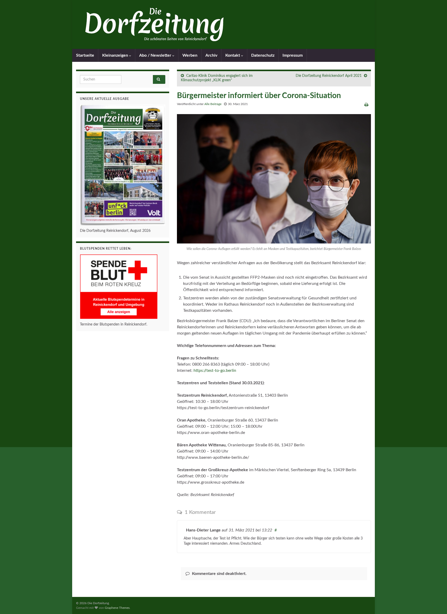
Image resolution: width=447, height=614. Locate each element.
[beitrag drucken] (366, 105)
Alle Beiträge (212, 104)
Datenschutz (262, 55)
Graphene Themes (117, 607)
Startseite (85, 55)
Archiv (211, 55)
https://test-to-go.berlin (214, 370)
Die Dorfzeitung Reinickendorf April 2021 (329, 76)
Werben (189, 55)
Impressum (292, 55)
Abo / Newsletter (155, 55)
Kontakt (233, 55)
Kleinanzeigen (115, 55)
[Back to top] (435, 602)
